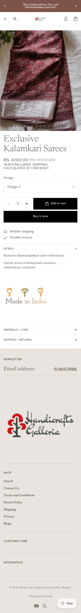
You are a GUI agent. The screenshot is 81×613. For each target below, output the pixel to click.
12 (57, 126)
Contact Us (11, 488)
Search (8, 481)
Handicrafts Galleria (32, 587)
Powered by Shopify (59, 587)
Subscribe (65, 369)
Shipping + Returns (18, 340)
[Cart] (76, 19)
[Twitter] (44, 606)
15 (70, 126)
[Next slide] (76, 6)
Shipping (10, 509)
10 (49, 126)
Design (8, 178)
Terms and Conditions (19, 495)
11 (53, 126)
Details (9, 248)
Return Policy (13, 502)
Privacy (9, 516)
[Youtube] (36, 606)
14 (65, 126)
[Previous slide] (5, 6)
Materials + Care (16, 330)
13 (61, 126)
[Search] (15, 19)
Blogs (7, 523)
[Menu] (5, 19)
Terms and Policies (40, 596)
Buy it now (40, 216)
